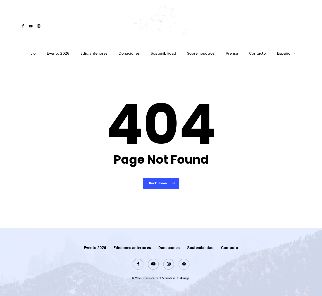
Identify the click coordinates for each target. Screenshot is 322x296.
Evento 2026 (95, 247)
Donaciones (169, 247)
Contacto (229, 247)
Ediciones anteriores (132, 247)
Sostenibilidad (200, 247)
